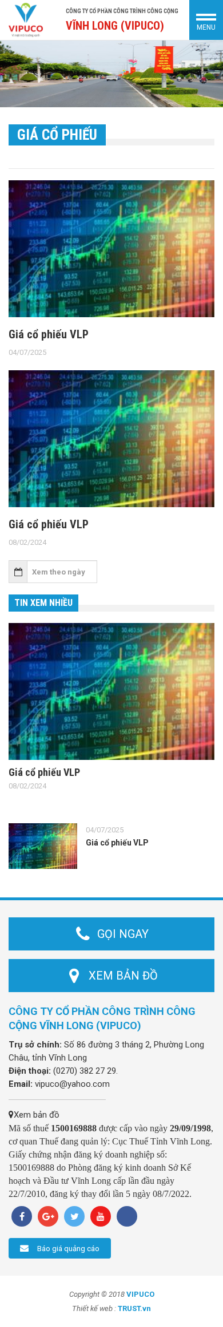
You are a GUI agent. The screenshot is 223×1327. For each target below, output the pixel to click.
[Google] (48, 1216)
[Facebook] (21, 1216)
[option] (111, 74)
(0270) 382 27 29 (84, 1071)
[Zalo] (127, 1216)
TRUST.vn (134, 1308)
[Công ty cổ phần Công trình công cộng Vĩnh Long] (26, 19)
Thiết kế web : (94, 1308)
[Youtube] (100, 1216)
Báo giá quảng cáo (68, 1248)
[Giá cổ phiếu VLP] (111, 248)
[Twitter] (74, 1216)
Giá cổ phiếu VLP (49, 334)
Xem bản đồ (36, 1115)
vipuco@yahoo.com (72, 1084)
